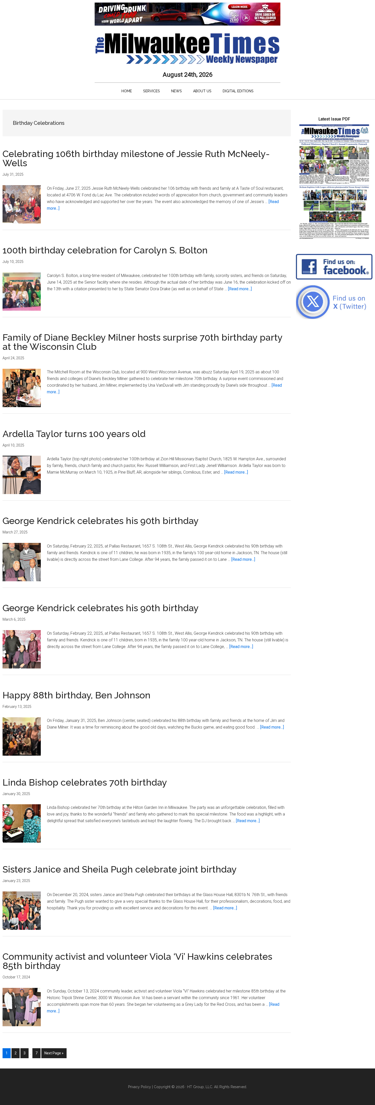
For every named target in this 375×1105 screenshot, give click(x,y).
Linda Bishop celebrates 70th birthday (85, 782)
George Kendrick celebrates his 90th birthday (101, 520)
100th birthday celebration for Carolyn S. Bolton (105, 250)
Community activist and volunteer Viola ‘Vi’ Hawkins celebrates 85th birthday (137, 961)
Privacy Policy (139, 1087)
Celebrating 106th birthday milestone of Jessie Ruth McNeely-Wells (136, 158)
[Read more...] (240, 288)
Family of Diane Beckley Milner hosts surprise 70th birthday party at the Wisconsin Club (142, 342)
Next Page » (54, 1054)
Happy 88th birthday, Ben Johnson (77, 695)
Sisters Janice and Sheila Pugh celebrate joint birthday (120, 869)
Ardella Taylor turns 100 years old (74, 433)
